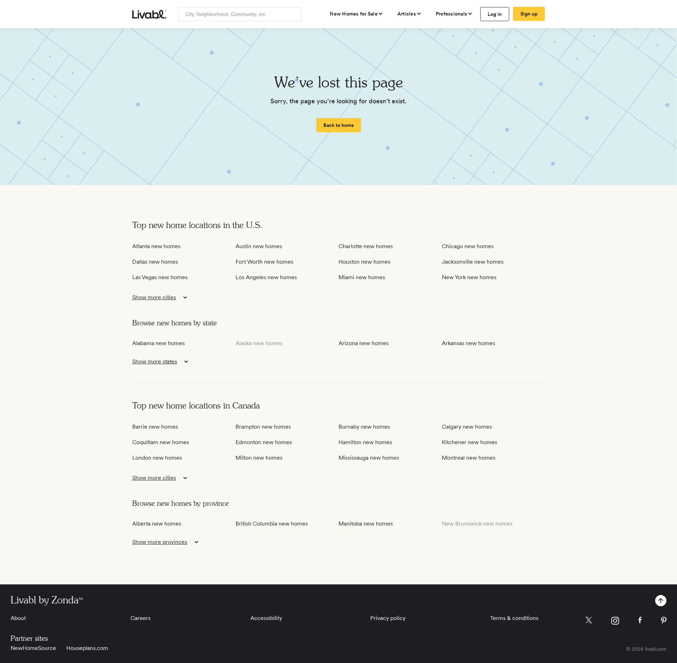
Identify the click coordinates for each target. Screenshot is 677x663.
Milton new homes (259, 457)
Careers (140, 618)
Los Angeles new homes (266, 277)
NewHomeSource (33, 648)
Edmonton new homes (264, 442)
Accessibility (266, 618)
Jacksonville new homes (473, 261)
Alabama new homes (158, 343)
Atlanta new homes (156, 246)
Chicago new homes (468, 246)
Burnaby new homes (364, 426)
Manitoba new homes (365, 523)
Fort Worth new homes (264, 261)
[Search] (293, 14)
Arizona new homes (363, 343)
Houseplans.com (87, 648)
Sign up (529, 14)
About (18, 618)
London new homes (157, 457)
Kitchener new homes (469, 442)
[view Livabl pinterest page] (663, 621)
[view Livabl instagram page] (615, 622)
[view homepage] (149, 14)
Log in (495, 14)
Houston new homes (364, 261)
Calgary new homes (467, 426)
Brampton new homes (263, 426)
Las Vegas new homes (160, 277)
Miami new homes (361, 277)
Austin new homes (259, 246)
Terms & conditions (514, 618)
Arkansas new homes (468, 343)
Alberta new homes (156, 523)
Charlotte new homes (365, 246)
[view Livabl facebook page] (640, 621)
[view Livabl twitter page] (588, 621)
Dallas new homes (155, 261)
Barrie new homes (155, 426)
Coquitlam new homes (160, 442)
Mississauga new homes (368, 457)
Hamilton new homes (365, 442)
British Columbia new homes (272, 523)
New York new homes (469, 277)
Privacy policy (387, 618)
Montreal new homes (468, 457)
